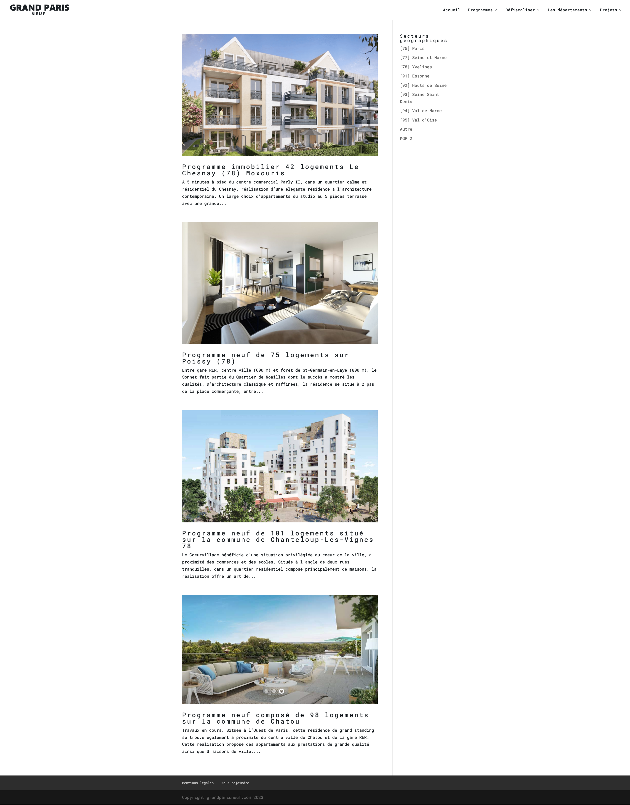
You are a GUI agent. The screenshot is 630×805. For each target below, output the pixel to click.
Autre (406, 129)
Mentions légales (198, 782)
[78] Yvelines (416, 67)
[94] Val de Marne (421, 110)
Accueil (451, 10)
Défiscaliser (520, 10)
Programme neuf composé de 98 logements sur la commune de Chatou (275, 718)
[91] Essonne (414, 76)
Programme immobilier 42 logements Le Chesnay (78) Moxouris (270, 169)
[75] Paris (412, 48)
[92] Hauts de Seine (423, 85)
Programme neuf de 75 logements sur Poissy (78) (265, 357)
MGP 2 (406, 138)
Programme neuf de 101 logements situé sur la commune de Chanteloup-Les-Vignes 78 (278, 539)
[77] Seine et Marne (423, 57)
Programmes (480, 10)
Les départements (567, 10)
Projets (608, 10)
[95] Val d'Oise (418, 120)
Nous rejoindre (235, 782)
